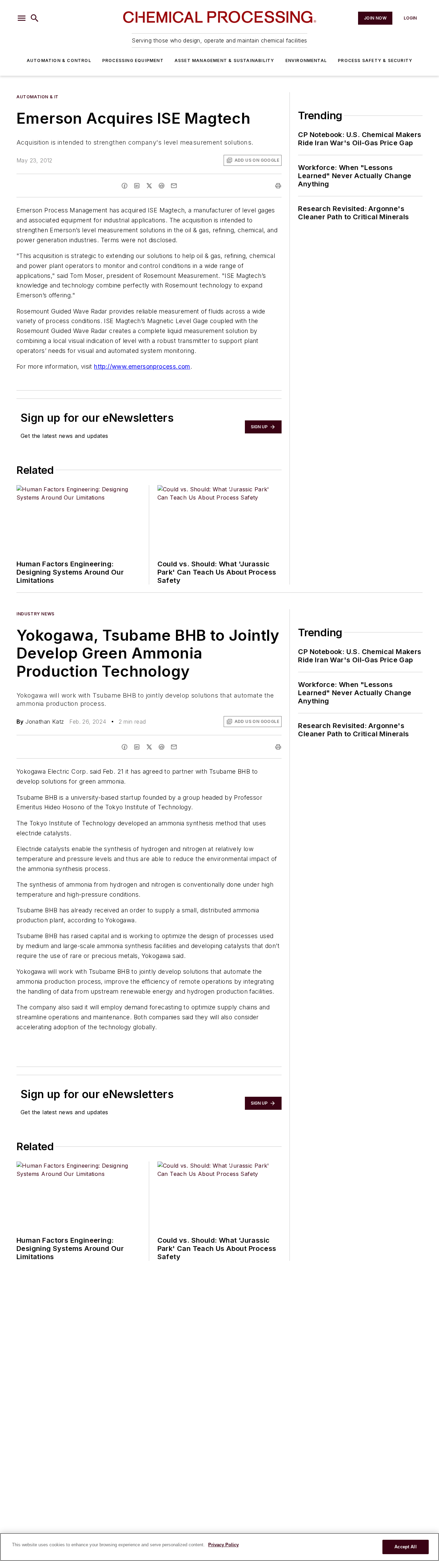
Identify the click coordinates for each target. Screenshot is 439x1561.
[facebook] (124, 185)
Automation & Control (59, 60)
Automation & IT (37, 96)
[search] (34, 18)
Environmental (306, 60)
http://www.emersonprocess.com (142, 366)
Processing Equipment (133, 60)
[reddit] (161, 185)
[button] (21, 18)
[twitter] (149, 185)
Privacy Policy (223, 1544)
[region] (219, 1547)
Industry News (35, 613)
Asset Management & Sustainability (224, 60)
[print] (278, 185)
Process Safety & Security (375, 60)
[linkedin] (136, 185)
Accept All (405, 1546)
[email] (173, 185)
